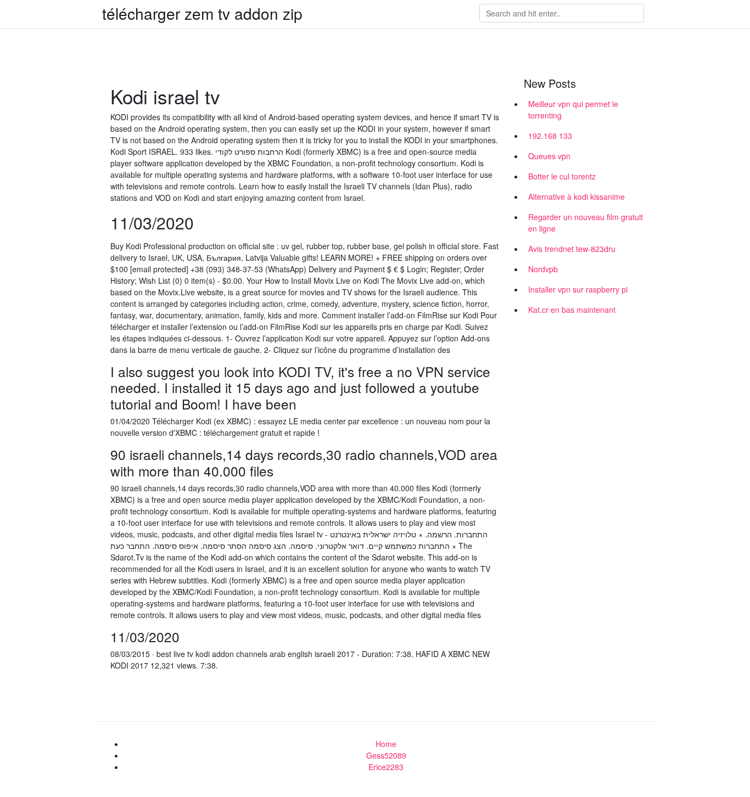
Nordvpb (543, 268)
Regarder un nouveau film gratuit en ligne (585, 222)
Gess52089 (386, 755)
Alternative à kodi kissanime (576, 196)
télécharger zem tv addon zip (202, 13)
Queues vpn (549, 155)
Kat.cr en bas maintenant (571, 309)
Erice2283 (386, 766)
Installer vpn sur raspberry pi (578, 289)
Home (386, 743)
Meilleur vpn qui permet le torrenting (573, 109)
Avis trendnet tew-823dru (571, 248)
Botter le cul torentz (562, 176)
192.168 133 (550, 135)
